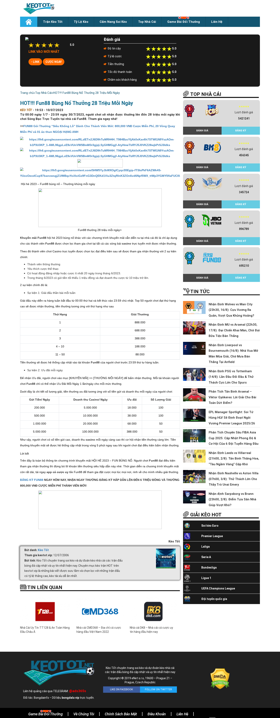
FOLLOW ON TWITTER (158, 689)
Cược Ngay (54, 61)
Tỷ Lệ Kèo (81, 22)
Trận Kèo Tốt (53, 22)
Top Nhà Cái (147, 22)
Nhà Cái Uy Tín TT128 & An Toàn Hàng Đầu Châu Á (45, 629)
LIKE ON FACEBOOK (121, 689)
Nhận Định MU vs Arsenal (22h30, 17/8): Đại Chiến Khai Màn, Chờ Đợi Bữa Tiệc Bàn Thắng (234, 330)
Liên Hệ (216, 22)
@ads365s (77, 691)
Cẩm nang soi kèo (113, 22)
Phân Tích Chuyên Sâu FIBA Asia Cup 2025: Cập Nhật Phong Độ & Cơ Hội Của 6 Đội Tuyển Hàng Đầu (233, 438)
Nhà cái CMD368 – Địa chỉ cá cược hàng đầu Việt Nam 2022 (98, 629)
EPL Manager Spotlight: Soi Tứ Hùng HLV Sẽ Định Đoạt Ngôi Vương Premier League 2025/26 (232, 417)
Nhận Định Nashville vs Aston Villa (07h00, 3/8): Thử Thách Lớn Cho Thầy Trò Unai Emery (233, 478)
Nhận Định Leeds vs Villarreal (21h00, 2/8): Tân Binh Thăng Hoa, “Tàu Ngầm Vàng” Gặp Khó (234, 458)
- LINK (35, 61)
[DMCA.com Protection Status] (220, 678)
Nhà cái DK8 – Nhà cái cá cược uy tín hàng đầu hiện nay (151, 629)
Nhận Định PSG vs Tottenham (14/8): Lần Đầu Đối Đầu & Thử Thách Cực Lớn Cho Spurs (231, 376)
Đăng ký (240, 130)
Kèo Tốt (43, 550)
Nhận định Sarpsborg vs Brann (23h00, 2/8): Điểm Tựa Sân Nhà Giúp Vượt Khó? (232, 499)
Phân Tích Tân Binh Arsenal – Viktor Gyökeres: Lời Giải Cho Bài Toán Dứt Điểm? (232, 397)
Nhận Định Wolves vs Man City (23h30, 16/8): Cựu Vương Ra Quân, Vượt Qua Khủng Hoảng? (231, 309)
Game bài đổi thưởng (183, 22)
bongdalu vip (70, 697)
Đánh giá (202, 130)
